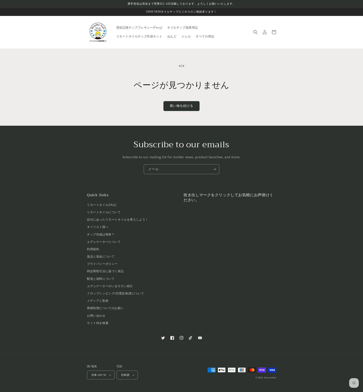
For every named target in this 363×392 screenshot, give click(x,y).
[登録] (214, 169)
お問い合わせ (96, 316)
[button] (255, 32)
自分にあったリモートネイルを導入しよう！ (117, 219)
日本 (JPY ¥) (98, 375)
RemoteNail (270, 378)
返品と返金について (100, 256)
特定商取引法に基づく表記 (105, 271)
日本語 (125, 375)
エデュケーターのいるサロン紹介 (110, 286)
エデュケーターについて (104, 242)
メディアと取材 (97, 301)
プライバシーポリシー (102, 264)
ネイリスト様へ (97, 227)
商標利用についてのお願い (105, 308)
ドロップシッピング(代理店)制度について (115, 293)
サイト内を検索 (97, 323)
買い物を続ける (181, 106)
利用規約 (93, 249)
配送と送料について (100, 279)
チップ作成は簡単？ (100, 234)
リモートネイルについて (104, 212)
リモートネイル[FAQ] (101, 205)
